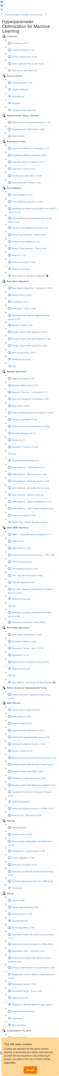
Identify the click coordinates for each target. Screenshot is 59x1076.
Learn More (9, 1062)
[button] (1, 2)
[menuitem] (1, 6)
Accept (30, 1070)
